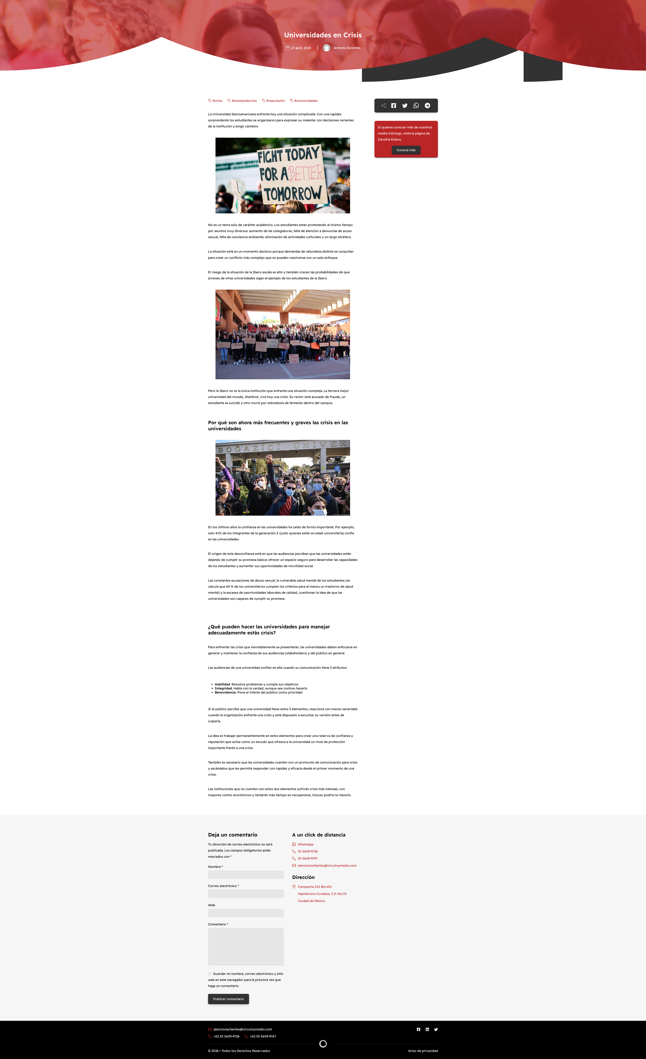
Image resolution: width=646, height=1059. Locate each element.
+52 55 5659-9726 (226, 1036)
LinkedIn (427, 1029)
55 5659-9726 (308, 851)
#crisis (217, 101)
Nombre (215, 867)
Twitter (436, 1029)
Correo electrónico (223, 886)
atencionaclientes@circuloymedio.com (327, 865)
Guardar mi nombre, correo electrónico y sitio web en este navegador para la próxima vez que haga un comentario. (245, 980)
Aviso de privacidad (423, 1051)
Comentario (218, 924)
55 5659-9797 (308, 858)
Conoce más (406, 150)
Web (211, 905)
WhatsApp (306, 844)
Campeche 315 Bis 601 (315, 887)
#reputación (275, 101)
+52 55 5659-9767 (263, 1036)
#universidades (306, 101)
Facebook (418, 1029)
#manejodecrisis (244, 101)
